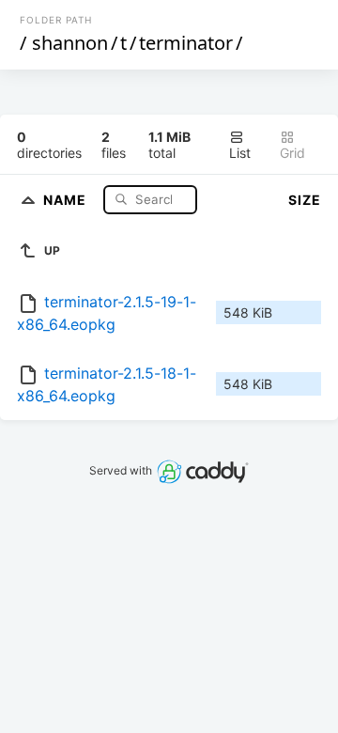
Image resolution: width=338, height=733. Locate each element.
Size (304, 200)
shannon (70, 42)
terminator (186, 42)
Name (66, 199)
